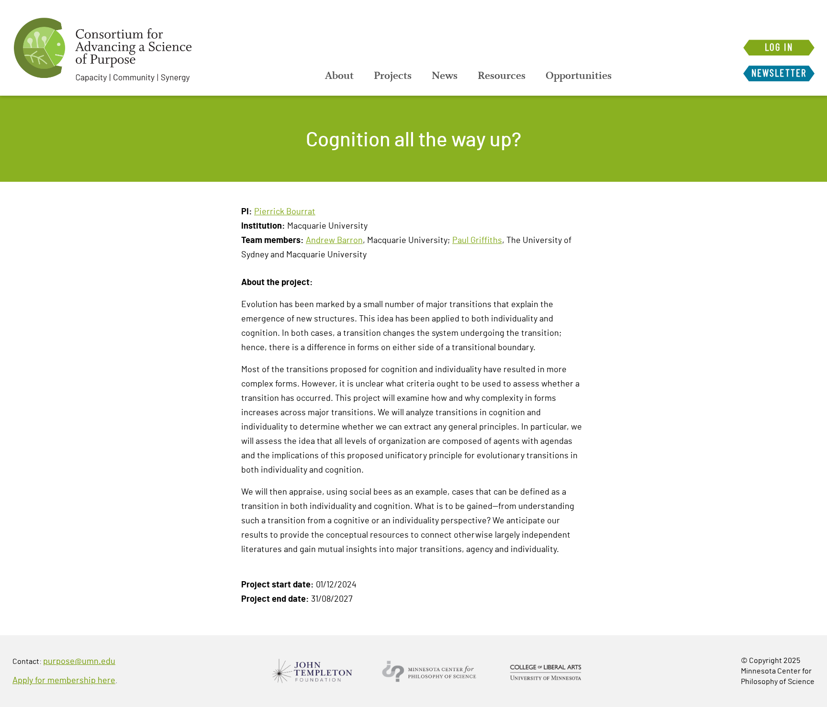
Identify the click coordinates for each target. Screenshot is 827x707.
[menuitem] (339, 75)
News (445, 75)
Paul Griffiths (477, 240)
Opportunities (579, 75)
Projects (393, 75)
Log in (779, 48)
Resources (501, 75)
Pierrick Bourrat (284, 212)
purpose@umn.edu (79, 661)
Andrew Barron (334, 240)
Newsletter (778, 73)
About (339, 75)
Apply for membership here (63, 680)
